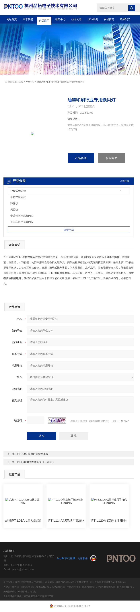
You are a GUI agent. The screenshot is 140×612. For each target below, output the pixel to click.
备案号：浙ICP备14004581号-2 (63, 582)
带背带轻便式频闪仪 (21, 215)
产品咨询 (81, 158)
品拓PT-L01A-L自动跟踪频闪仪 (23, 520)
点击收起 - (125, 181)
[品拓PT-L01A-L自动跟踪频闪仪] (23, 501)
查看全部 (69, 229)
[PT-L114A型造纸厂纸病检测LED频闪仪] (66, 501)
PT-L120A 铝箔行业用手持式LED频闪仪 (109, 520)
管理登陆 (106, 582)
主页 (21, 82)
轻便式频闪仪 (43, 82)
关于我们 (28, 19)
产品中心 (30, 82)
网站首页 (12, 19)
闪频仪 (55, 82)
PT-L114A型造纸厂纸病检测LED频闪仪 (66, 520)
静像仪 (14, 203)
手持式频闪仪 (18, 197)
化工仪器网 (95, 582)
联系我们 (125, 19)
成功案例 (93, 19)
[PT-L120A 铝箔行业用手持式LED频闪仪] (109, 501)
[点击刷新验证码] (57, 420)
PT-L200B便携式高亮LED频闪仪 (35, 462)
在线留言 (109, 19)
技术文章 (76, 19)
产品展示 (44, 19)
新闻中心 (60, 19)
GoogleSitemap (118, 582)
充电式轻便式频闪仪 (21, 221)
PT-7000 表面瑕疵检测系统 (32, 453)
